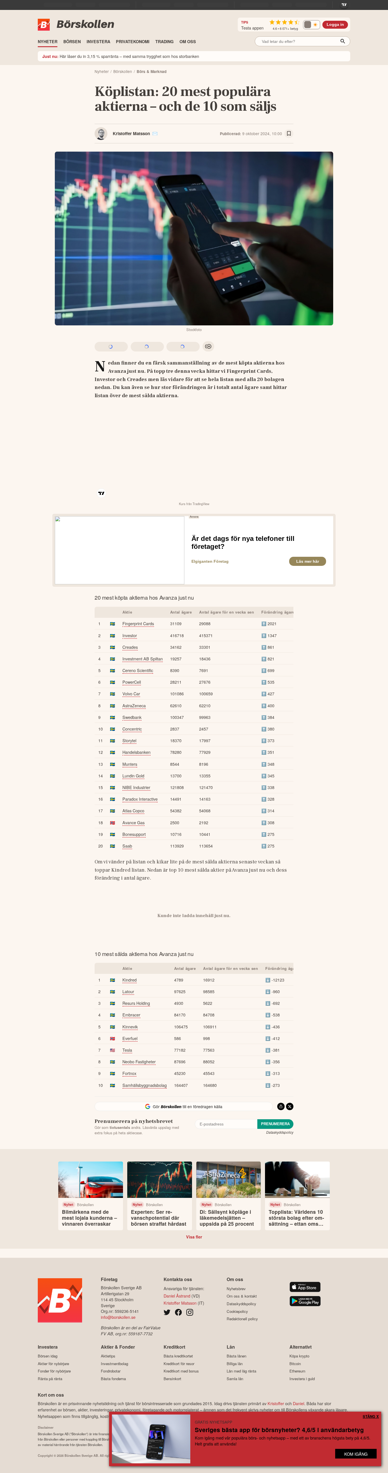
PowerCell (131, 682)
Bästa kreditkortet (178, 1356)
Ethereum (297, 1371)
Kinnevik (130, 1027)
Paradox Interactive (140, 799)
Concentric (132, 729)
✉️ (155, 133)
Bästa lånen (236, 1356)
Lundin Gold (133, 776)
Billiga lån (235, 1363)
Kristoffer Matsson (131, 133)
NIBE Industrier (136, 787)
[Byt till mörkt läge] (311, 24)
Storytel (129, 740)
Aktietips (108, 1356)
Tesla (127, 1050)
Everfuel (129, 1038)
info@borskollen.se (118, 1317)
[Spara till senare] (288, 133)
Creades (130, 647)
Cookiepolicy (237, 1311)
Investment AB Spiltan (142, 659)
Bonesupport (134, 834)
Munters (129, 764)
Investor (129, 635)
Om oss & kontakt (242, 1296)
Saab (127, 846)
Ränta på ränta (50, 1378)
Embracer (131, 1015)
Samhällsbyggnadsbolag (144, 1085)
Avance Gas (133, 822)
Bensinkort (172, 1378)
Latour (128, 991)
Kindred (129, 980)
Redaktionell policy (242, 1318)
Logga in (335, 24)
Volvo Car (131, 693)
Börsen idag (47, 1356)
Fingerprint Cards (138, 623)
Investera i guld (302, 1378)
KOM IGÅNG (356, 1454)
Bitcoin (295, 1363)
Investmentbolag (114, 1363)
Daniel (298, 1403)
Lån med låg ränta (241, 1371)
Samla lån (235, 1378)
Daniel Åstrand (177, 1296)
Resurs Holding (136, 1003)
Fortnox (129, 1073)
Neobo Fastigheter (139, 1061)
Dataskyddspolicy (279, 1132)
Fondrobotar (110, 1371)
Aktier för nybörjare (53, 1363)
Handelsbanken (136, 752)
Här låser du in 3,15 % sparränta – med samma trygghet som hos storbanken (120, 56)
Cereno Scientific (137, 670)
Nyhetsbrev (236, 1288)
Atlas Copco (133, 810)
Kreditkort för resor (179, 1363)
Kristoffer (276, 1403)
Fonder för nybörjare (54, 1371)
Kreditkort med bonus (181, 1371)
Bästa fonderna (113, 1378)
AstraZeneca (134, 705)
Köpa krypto (299, 1356)
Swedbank (131, 717)
